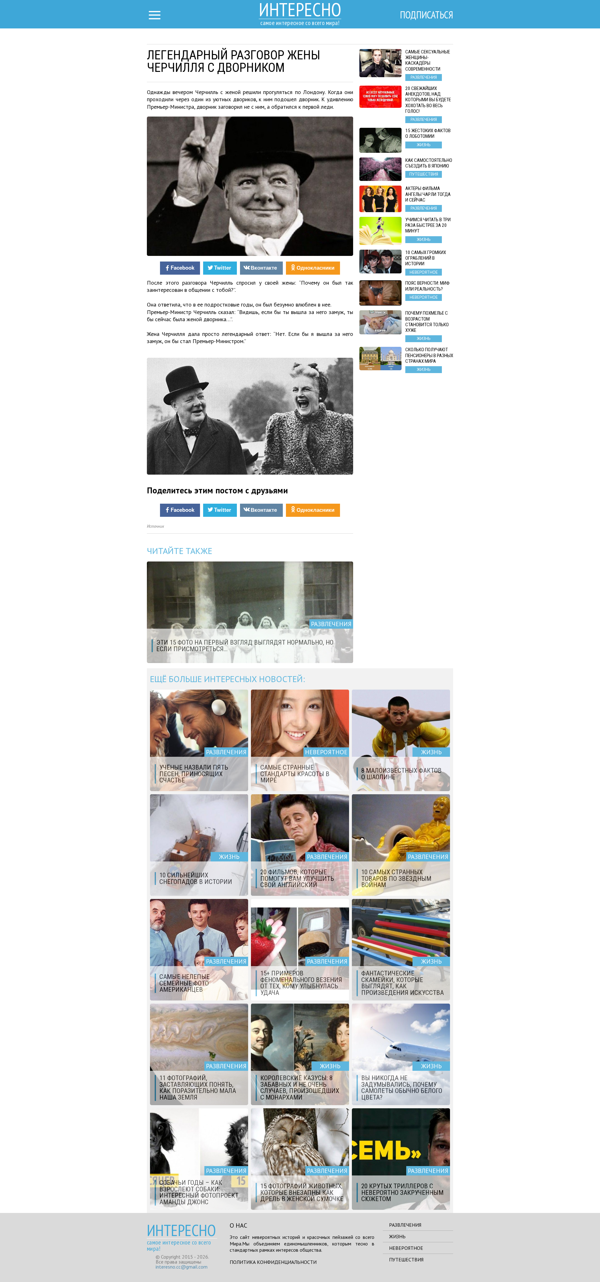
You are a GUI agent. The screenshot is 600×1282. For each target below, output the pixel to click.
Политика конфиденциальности (273, 1262)
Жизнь (397, 1236)
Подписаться (426, 14)
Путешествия (406, 1259)
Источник (155, 526)
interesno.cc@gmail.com (182, 1267)
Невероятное (406, 1247)
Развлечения (405, 1224)
